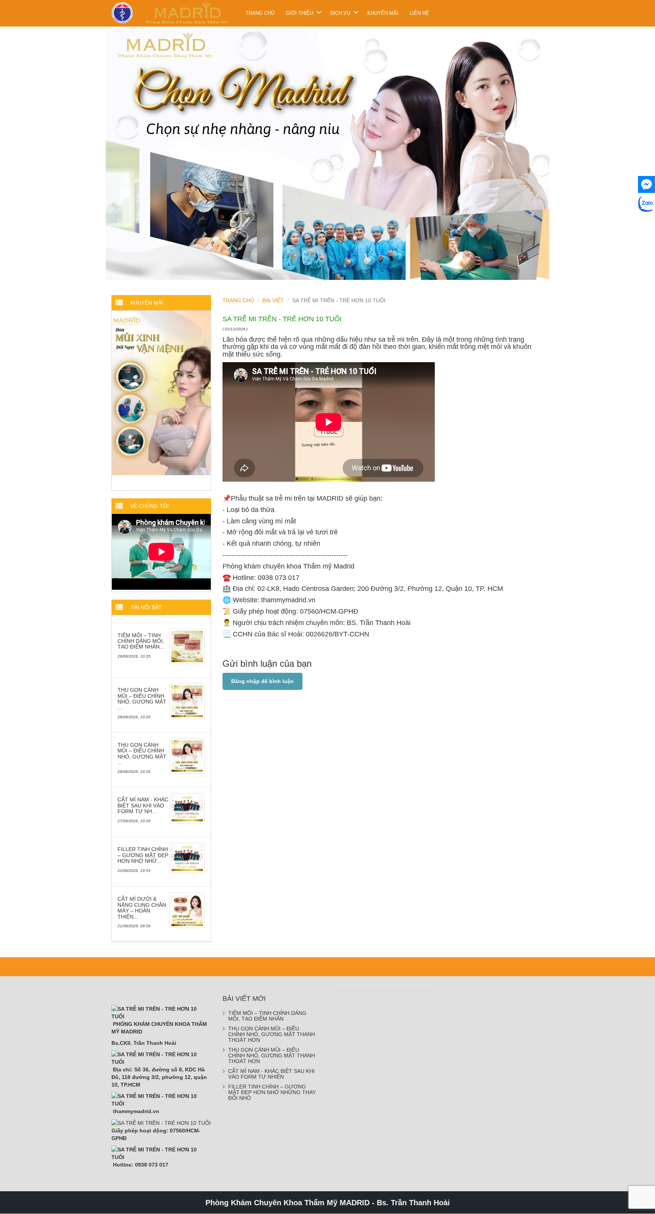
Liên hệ (419, 13)
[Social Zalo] (646, 203)
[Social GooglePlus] (646, 222)
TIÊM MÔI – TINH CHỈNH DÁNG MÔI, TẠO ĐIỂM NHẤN (267, 1016)
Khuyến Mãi (382, 13)
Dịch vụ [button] (340, 13)
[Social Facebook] (646, 184)
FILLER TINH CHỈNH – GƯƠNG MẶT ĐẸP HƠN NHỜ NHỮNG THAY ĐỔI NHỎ (272, 1092)
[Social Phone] (646, 241)
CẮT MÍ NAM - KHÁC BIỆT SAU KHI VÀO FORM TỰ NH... (143, 805)
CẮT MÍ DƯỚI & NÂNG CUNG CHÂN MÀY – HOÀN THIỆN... (142, 907)
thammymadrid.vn (288, 600)
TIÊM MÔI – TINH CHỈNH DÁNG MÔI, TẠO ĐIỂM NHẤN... (141, 641)
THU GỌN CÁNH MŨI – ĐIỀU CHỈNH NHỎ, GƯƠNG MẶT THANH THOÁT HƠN (271, 1034)
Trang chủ (260, 13)
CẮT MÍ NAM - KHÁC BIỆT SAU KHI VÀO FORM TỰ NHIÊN (271, 1074)
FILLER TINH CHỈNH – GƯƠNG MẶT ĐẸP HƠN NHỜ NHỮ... (143, 855)
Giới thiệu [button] (299, 13)
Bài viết (273, 300)
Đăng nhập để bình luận (262, 681)
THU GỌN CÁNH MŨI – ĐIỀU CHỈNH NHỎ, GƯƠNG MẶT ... (142, 698)
